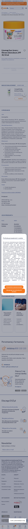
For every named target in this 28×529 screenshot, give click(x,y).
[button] (25, 519)
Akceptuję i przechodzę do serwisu (14, 290)
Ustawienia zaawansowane (14, 287)
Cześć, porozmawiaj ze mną (17, 520)
